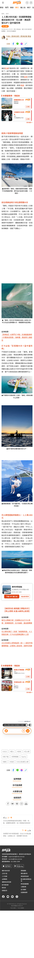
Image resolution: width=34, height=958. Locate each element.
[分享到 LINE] (17, 43)
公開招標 (23, 887)
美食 (12, 7)
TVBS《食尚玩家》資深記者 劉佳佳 (18, 37)
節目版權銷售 (25, 884)
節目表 (4, 888)
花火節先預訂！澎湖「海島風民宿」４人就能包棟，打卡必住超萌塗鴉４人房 (17, 633)
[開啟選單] (3, 2)
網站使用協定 (25, 876)
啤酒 (22, 85)
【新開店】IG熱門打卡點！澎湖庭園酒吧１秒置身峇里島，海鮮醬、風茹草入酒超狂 (17, 337)
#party (23, 756)
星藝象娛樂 (24, 892)
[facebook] (3, 896)
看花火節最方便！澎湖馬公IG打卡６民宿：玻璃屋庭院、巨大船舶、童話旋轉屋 (17, 621)
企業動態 (4, 879)
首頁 (3, 14)
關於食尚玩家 (6, 871)
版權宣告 (4, 890)
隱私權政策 (24, 873)
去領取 (28, 106)
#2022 (5, 751)
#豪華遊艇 (14, 756)
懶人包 (23, 7)
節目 (1, 7)
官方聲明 (23, 889)
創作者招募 (5, 885)
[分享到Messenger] (21, 43)
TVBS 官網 (12, 908)
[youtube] (7, 896)
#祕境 (19, 751)
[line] (12, 896)
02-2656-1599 (15, 861)
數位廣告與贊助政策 (26, 880)
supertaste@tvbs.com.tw (16, 856)
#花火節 (26, 751)
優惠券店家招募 (6, 882)
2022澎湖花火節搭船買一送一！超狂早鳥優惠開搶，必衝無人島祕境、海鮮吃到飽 (17, 644)
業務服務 (23, 871)
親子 (29, 7)
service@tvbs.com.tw (15, 859)
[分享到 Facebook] (13, 43)
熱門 (6, 7)
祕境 (25, 77)
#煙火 (12, 751)
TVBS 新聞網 (20, 908)
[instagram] (16, 896)
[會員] (31, 2)
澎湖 (6, 68)
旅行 (17, 7)
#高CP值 (5, 756)
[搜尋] (27, 2)
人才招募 (4, 876)
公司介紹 (4, 873)
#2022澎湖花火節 (22, 762)
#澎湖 (12, 762)
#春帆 (5, 762)
